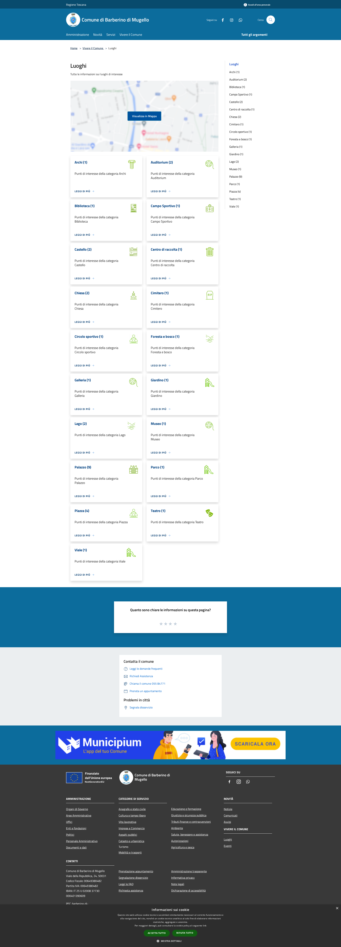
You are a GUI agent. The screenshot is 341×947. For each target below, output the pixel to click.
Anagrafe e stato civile (132, 809)
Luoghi (228, 839)
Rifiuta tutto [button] (184, 932)
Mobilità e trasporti (130, 852)
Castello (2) (236, 102)
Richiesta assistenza (131, 890)
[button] (170, 941)
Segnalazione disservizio (133, 878)
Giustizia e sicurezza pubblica (188, 815)
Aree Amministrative (78, 815)
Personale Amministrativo (82, 841)
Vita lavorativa (127, 822)
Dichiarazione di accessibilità (188, 890)
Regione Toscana (76, 4)
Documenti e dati (76, 847)
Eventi (228, 846)
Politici (70, 835)
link (204, 925)
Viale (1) (234, 206)
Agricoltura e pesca (182, 847)
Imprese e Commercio (132, 828)
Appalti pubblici (128, 835)
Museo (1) (235, 169)
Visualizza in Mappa (144, 116)
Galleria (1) (235, 147)
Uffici (69, 822)
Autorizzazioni (179, 841)
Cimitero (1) (236, 124)
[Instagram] (230, 19)
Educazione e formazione (186, 809)
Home (73, 48)
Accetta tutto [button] (157, 933)
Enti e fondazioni (76, 828)
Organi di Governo (77, 809)
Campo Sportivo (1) (240, 94)
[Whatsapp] (239, 19)
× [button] (337, 908)
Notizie (228, 809)
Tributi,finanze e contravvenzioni (191, 822)
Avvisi (227, 822)
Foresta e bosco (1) (240, 139)
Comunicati (230, 815)
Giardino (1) (236, 154)
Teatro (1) (235, 199)
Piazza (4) (235, 191)
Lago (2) (234, 161)
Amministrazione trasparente (189, 871)
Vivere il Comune (93, 48)
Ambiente (177, 828)
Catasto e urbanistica (131, 841)
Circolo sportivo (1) (240, 132)
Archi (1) (234, 72)
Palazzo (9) (235, 176)
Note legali (177, 884)
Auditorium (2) (238, 79)
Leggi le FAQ (126, 884)
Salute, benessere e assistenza (189, 834)
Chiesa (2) (235, 117)
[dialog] (170, 926)
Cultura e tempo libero (132, 815)
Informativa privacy (183, 878)
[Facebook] (221, 19)
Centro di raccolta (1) (241, 109)
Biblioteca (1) (237, 87)
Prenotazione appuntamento (136, 871)
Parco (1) (234, 184)
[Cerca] (270, 19)
